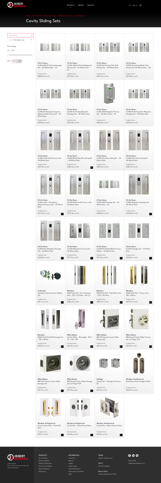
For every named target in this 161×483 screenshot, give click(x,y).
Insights (90, 5)
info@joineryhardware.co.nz (136, 463)
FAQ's (70, 474)
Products (71, 5)
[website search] (130, 5)
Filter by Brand (13, 35)
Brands (81, 5)
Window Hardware (44, 460)
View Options (50, 46)
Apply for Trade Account (105, 458)
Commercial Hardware (45, 466)
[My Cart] (140, 5)
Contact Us (71, 458)
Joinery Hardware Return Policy (107, 474)
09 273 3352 (132, 460)
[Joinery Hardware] (16, 5)
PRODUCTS (43, 455)
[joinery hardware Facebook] (129, 456)
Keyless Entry (42, 471)
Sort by (16, 40)
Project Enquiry (72, 466)
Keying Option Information (76, 471)
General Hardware (44, 469)
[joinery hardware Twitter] (137, 456)
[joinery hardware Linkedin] (133, 456)
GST (9, 61)
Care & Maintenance (74, 469)
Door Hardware (43, 458)
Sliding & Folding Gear (45, 463)
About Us (71, 460)
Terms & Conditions (104, 466)
